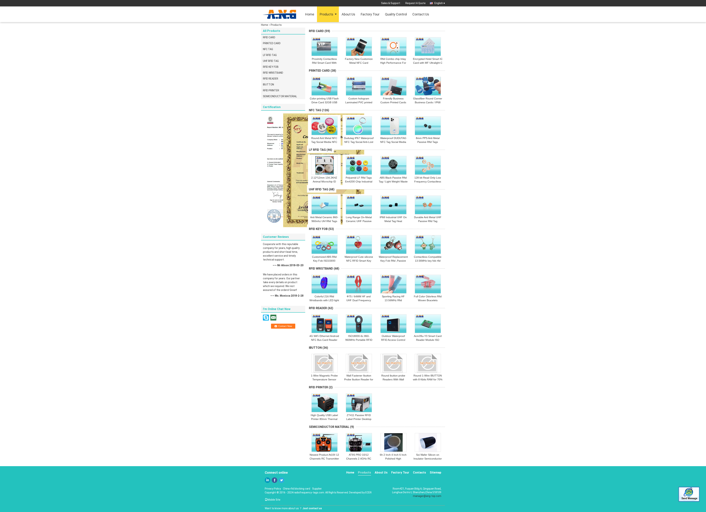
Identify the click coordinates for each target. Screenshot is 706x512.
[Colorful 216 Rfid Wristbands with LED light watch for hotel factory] (324, 284)
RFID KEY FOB (271, 66)
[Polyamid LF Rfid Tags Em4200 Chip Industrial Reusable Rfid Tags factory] (359, 165)
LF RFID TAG (270, 55)
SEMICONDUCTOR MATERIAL (280, 96)
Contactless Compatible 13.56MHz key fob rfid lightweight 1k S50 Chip (427, 260)
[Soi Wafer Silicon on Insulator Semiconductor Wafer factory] (428, 442)
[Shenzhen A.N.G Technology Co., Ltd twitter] (281, 480)
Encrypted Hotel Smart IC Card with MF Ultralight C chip (428, 62)
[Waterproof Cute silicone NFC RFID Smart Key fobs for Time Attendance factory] (359, 244)
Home (309, 14)
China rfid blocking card (296, 488)
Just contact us (312, 508)
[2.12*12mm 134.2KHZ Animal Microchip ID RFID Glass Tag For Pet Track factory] (324, 165)
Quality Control (396, 14)
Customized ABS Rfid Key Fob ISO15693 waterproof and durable (324, 260)
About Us (348, 14)
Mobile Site (273, 499)
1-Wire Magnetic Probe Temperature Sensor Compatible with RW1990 (324, 379)
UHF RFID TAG (271, 60)
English (438, 3)
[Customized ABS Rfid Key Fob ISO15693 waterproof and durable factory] (324, 244)
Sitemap (435, 472)
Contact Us (420, 14)
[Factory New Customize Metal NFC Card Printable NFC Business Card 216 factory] (359, 46)
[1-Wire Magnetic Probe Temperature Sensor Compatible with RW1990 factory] (324, 363)
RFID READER (270, 78)
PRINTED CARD (272, 43)
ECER (368, 492)
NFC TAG (268, 49)
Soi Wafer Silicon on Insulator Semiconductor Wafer (427, 458)
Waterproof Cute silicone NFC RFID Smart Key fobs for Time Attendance (358, 260)
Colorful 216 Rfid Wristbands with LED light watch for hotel (324, 300)
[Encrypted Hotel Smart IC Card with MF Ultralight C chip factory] (428, 46)
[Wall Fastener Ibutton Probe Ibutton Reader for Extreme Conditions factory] (359, 363)
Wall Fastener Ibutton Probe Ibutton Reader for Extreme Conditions (358, 379)
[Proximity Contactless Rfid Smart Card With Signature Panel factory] (324, 46)
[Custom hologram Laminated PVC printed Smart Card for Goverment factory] (359, 86)
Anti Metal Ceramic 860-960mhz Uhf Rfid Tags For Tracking (324, 221)
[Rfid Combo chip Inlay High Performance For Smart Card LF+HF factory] (393, 46)
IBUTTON (268, 84)
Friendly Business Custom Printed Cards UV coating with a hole (393, 102)
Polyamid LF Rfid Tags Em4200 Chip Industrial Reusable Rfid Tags (358, 181)
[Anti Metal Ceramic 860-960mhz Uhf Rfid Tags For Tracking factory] (324, 205)
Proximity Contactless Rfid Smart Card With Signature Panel (324, 62)
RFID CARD (269, 37)
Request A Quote (415, 3)
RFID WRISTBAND (273, 72)
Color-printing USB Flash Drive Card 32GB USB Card (324, 102)
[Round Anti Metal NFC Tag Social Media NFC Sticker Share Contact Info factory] (324, 125)
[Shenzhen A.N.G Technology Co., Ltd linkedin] (267, 480)
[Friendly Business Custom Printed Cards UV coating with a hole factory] (393, 86)
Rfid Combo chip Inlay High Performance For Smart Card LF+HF (393, 62)
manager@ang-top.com (427, 496)
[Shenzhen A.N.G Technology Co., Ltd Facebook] (274, 480)
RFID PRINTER (271, 90)
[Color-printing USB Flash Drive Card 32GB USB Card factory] (324, 86)
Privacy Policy (273, 488)
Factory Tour (370, 14)
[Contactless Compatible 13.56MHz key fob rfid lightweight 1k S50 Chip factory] (428, 244)
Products (326, 14)
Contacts (419, 472)
